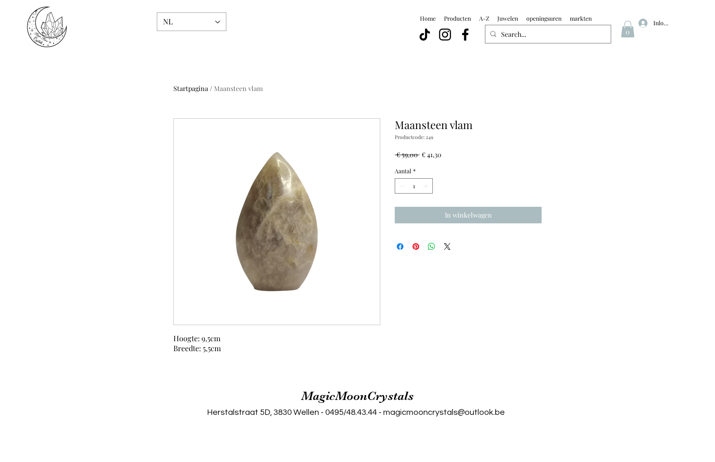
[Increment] (426, 186)
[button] (628, 29)
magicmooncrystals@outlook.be (444, 412)
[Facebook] (465, 34)
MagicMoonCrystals (357, 396)
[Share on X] (447, 246)
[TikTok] (425, 34)
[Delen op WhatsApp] (432, 246)
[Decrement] (401, 186)
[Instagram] (445, 34)
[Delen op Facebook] (400, 246)
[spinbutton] (413, 186)
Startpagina (190, 88)
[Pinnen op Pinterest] (416, 246)
